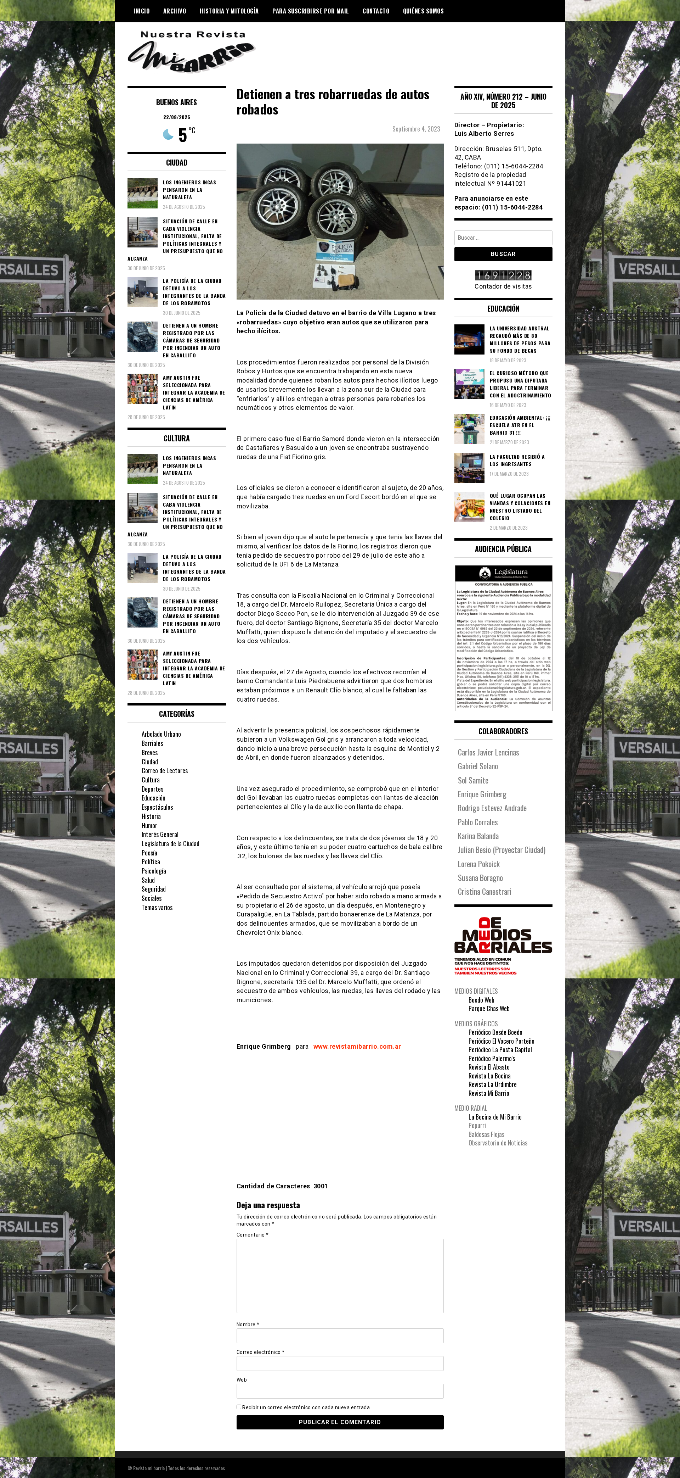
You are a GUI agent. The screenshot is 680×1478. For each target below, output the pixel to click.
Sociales (152, 898)
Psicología (154, 870)
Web (242, 1380)
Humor (149, 825)
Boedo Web (481, 999)
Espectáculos (157, 806)
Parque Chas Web (489, 1008)
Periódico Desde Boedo (495, 1032)
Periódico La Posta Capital (500, 1049)
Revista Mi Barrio (489, 1093)
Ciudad (150, 761)
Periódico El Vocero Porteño (501, 1040)
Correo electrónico (261, 1352)
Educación (153, 797)
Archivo (174, 11)
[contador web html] (503, 276)
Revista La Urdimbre (493, 1084)
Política (151, 861)
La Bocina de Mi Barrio (495, 1116)
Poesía (149, 852)
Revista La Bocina (490, 1075)
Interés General (160, 834)
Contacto (376, 11)
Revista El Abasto (489, 1066)
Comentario (253, 1235)
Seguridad (154, 888)
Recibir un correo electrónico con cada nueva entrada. (306, 1407)
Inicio (141, 11)
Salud (148, 880)
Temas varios (157, 907)
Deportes (152, 788)
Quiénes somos (423, 11)
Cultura (151, 779)
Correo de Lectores (165, 770)
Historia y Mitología (229, 11)
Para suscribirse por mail (310, 11)
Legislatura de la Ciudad (170, 843)
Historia (151, 816)
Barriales (152, 743)
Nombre (248, 1324)
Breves (150, 752)
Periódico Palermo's (492, 1058)
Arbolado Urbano (161, 733)
